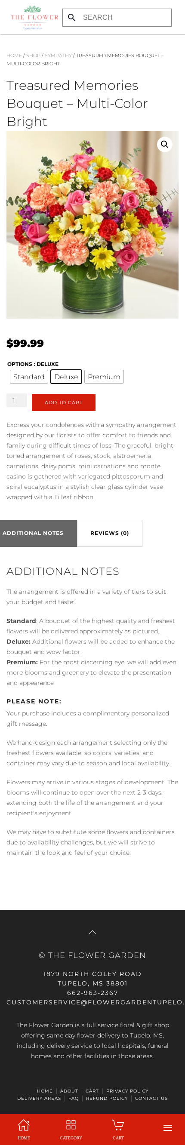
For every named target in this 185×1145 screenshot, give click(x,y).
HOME (45, 1091)
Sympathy (58, 55)
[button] (167, 1128)
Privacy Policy (127, 1091)
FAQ (73, 1098)
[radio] (29, 376)
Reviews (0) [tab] (109, 533)
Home (14, 55)
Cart (92, 1091)
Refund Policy (107, 1098)
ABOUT (69, 1091)
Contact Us (151, 1098)
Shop (33, 55)
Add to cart (64, 402)
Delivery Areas (39, 1098)
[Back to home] (32, 17)
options (19, 364)
